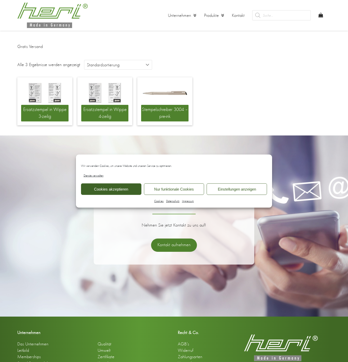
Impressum (188, 201)
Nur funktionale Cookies (174, 189)
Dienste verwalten (93, 175)
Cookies (159, 201)
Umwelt (104, 350)
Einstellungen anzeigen (237, 189)
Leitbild (23, 350)
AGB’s (183, 344)
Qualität (104, 344)
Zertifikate (106, 356)
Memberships (29, 356)
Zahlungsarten (190, 356)
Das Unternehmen (32, 344)
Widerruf (185, 350)
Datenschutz (172, 201)
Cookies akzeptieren (111, 189)
